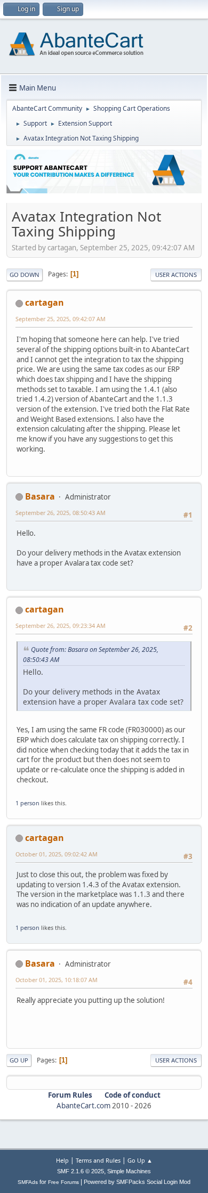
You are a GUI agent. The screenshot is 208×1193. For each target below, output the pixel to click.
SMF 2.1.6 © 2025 (80, 1171)
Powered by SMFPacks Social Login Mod (137, 1182)
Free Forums (63, 1182)
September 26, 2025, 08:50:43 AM (60, 513)
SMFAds (28, 1182)
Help (62, 1160)
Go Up (19, 1060)
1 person (27, 803)
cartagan (44, 302)
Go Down (24, 275)
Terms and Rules (98, 1160)
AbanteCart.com (83, 1105)
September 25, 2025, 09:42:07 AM (60, 319)
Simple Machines (129, 1171)
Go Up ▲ (140, 1160)
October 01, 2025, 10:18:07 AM (56, 980)
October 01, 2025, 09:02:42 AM (56, 854)
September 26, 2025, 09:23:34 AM (60, 626)
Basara (40, 496)
